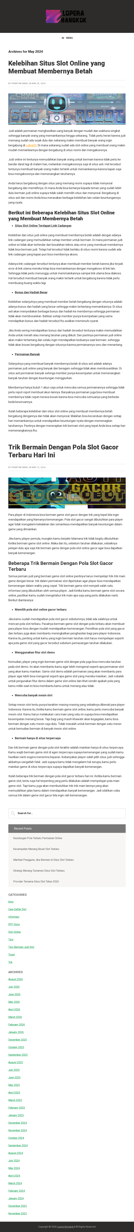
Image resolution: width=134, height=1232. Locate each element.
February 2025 (16, 1107)
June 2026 (14, 994)
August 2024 (15, 1153)
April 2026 (14, 1009)
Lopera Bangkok (67, 16)
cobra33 (31, 145)
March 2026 (15, 1017)
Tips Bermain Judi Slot (21, 947)
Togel (11, 954)
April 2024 (14, 1175)
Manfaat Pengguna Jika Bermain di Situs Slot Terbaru (43, 859)
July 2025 (14, 1070)
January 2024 (16, 1198)
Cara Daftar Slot (17, 909)
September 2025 (18, 1054)
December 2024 (17, 1122)
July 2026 (14, 986)
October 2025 (16, 1047)
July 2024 (14, 1160)
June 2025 (14, 1077)
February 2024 (16, 1190)
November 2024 (17, 1130)
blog (10, 901)
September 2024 (18, 1145)
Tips (10, 939)
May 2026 (14, 1002)
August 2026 (15, 979)
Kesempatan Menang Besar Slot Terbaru (36, 849)
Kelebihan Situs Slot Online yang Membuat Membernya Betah (56, 67)
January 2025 (16, 1115)
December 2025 (17, 1039)
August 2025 (15, 1062)
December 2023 (17, 1206)
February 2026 (16, 1024)
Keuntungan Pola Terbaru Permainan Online (38, 838)
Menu (69, 38)
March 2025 (15, 1100)
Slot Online (14, 932)
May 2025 (14, 1085)
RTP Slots (14, 924)
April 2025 (14, 1092)
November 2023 (17, 1213)
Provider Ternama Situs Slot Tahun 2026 (36, 881)
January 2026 (16, 1032)
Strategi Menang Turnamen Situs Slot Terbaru (39, 870)
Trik (10, 962)
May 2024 (14, 1168)
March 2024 (15, 1183)
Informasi (13, 916)
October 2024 (16, 1138)
